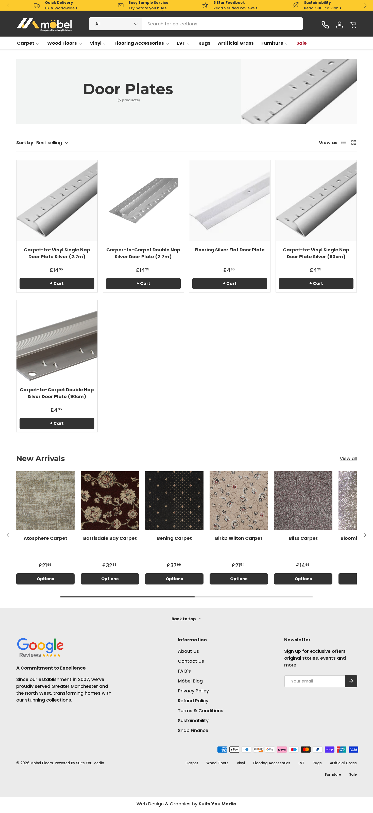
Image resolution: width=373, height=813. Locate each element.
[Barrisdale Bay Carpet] (110, 500)
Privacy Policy (193, 691)
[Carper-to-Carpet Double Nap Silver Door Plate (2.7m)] (143, 200)
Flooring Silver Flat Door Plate (230, 250)
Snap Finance (193, 730)
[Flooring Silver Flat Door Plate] (229, 200)
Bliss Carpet (303, 538)
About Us (188, 651)
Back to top (184, 619)
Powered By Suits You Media (79, 763)
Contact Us (191, 661)
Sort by (24, 142)
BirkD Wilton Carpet (238, 538)
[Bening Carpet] (174, 500)
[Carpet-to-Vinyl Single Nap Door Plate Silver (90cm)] (316, 200)
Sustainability (193, 720)
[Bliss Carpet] (303, 500)
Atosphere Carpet (45, 538)
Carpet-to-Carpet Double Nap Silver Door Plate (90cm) (57, 393)
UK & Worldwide (61, 8)
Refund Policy (193, 700)
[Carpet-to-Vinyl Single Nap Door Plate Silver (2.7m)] (56, 200)
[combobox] (196, 23)
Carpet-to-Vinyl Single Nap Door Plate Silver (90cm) (316, 253)
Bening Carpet (174, 538)
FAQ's (184, 671)
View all (348, 458)
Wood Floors (62, 43)
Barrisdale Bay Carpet (110, 538)
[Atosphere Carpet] (45, 500)
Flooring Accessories (139, 43)
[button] (353, 24)
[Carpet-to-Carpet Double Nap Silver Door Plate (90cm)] (56, 340)
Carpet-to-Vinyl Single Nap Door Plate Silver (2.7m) (57, 253)
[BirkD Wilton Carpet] (239, 500)
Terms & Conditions (200, 710)
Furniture (272, 43)
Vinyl (95, 43)
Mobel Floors (41, 763)
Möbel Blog (190, 681)
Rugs (204, 43)
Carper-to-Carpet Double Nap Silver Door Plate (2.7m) (143, 253)
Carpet (25, 43)
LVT (181, 43)
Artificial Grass (236, 43)
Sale (301, 43)
